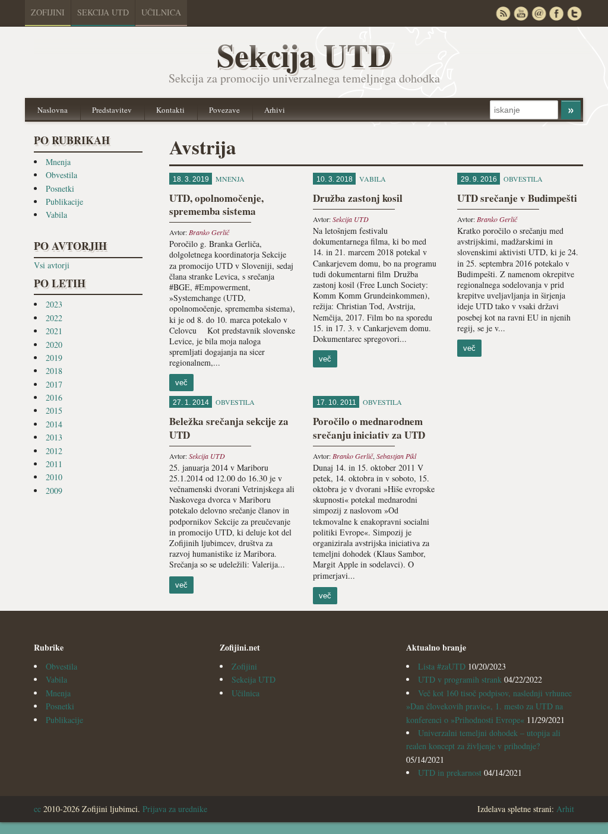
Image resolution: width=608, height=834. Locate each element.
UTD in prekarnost (450, 772)
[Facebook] (556, 13)
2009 (54, 490)
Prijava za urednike (174, 808)
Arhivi (274, 109)
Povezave (224, 109)
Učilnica (161, 12)
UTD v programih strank (460, 679)
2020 (54, 344)
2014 (54, 424)
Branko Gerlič (209, 232)
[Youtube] (521, 13)
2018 (54, 370)
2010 (54, 477)
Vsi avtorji (51, 265)
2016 (54, 397)
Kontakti (170, 109)
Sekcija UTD (103, 12)
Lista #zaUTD (442, 666)
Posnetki (60, 188)
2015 (54, 410)
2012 (54, 450)
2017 (54, 384)
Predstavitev (112, 109)
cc (37, 808)
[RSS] (503, 13)
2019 (54, 357)
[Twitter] (574, 13)
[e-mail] (538, 13)
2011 (54, 464)
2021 (54, 331)
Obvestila (61, 174)
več (181, 382)
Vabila (56, 214)
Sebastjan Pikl (396, 456)
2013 (54, 437)
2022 (54, 318)
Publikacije (64, 201)
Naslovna (52, 109)
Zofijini (48, 12)
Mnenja (58, 161)
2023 (54, 304)
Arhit (565, 808)
